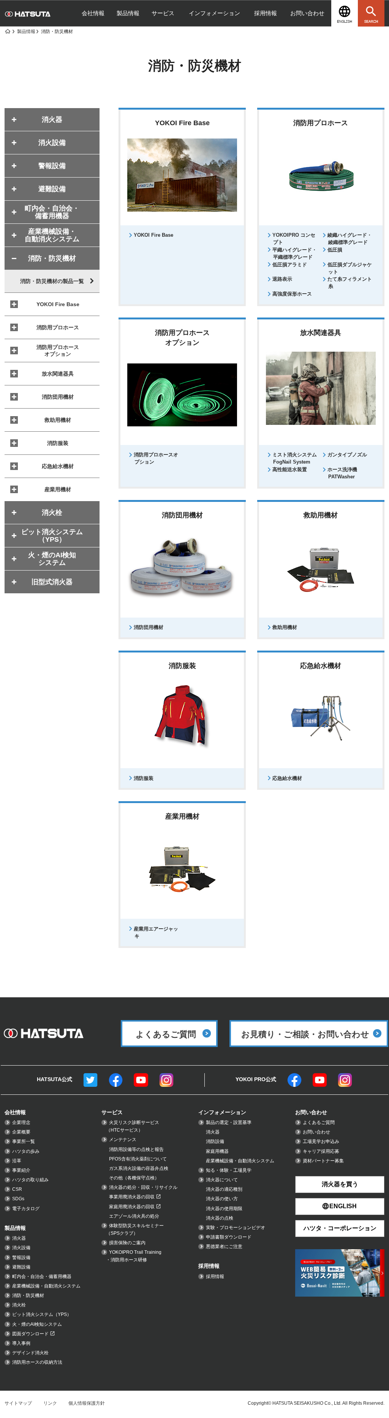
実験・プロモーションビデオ (235, 1227)
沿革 (16, 1160)
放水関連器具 (58, 374)
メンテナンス (122, 1139)
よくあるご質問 (319, 1122)
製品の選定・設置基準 (228, 1122)
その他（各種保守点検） (134, 1178)
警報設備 (21, 1257)
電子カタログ (26, 1208)
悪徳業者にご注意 (224, 1246)
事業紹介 (21, 1170)
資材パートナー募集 (323, 1160)
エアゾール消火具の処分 (134, 1216)
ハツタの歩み (26, 1151)
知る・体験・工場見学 (228, 1170)
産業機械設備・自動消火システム (46, 1286)
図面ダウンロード (30, 1333)
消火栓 (19, 1305)
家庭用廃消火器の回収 (132, 1206)
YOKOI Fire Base (153, 235)
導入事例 (21, 1343)
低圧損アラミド (289, 264)
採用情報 (265, 13)
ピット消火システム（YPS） (41, 1314)
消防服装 (143, 778)
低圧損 (334, 250)
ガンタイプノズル (347, 454)
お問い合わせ (307, 13)
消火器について (222, 1179)
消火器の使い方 (222, 1198)
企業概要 (21, 1132)
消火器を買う (340, 1184)
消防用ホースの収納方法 (37, 1362)
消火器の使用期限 (224, 1208)
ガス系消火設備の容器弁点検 (138, 1168)
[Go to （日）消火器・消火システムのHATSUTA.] (7, 31)
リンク (50, 1403)
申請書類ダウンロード (228, 1237)
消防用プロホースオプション (57, 350)
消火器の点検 (219, 1218)
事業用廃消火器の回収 (132, 1196)
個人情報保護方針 (86, 1403)
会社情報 (93, 13)
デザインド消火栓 (30, 1352)
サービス (163, 13)
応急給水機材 (287, 778)
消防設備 (215, 1141)
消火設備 (21, 1247)
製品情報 (128, 13)
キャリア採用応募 (321, 1151)
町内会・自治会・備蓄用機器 (41, 1276)
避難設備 (21, 1267)
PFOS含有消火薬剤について (138, 1159)
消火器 (19, 1238)
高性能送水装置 (289, 469)
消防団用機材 (148, 627)
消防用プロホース (57, 327)
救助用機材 (284, 627)
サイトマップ (18, 1403)
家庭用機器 (217, 1151)
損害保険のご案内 (127, 1242)
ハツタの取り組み (30, 1179)
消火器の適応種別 (224, 1189)
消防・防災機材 (28, 1295)
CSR (17, 1189)
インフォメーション (214, 13)
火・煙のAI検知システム (37, 1324)
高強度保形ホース (292, 294)
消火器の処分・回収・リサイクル (143, 1187)
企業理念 (21, 1122)
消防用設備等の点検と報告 (136, 1149)
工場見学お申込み (321, 1141)
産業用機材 (57, 489)
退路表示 (282, 279)
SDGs (18, 1198)
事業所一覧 (23, 1141)
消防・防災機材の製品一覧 (52, 281)
